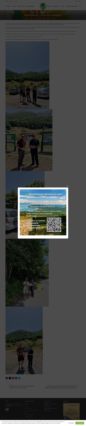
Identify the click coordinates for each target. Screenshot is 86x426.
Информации (71, 422)
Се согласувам (80, 423)
